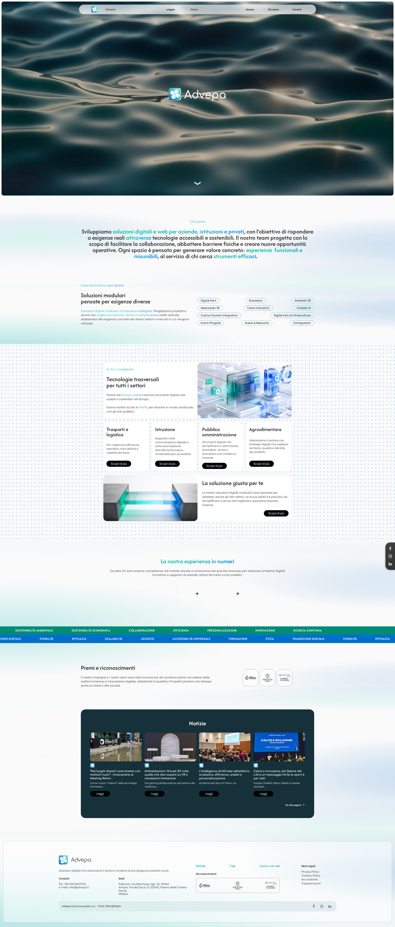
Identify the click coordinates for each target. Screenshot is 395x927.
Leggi (100, 794)
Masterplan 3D (210, 308)
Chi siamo (273, 9)
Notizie (201, 866)
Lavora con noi (270, 866)
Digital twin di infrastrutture (292, 315)
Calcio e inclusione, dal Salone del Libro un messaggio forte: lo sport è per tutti (279, 775)
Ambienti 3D (303, 300)
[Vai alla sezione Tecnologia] (197, 182)
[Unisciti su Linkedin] (329, 906)
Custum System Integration (219, 315)
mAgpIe (170, 9)
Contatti (296, 9)
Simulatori (255, 300)
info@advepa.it (79, 887)
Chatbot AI (304, 308)
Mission (250, 9)
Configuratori (302, 323)
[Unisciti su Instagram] (321, 906)
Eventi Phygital (211, 323)
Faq (232, 866)
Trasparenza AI (311, 883)
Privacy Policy (310, 871)
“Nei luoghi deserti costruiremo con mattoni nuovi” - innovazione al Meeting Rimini (115, 775)
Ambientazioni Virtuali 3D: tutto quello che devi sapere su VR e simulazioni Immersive (167, 775)
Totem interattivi (258, 308)
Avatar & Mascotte (257, 323)
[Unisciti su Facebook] (313, 906)
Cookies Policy (310, 875)
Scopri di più (119, 464)
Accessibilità (309, 879)
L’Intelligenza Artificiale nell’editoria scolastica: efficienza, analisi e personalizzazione (224, 775)
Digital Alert (208, 300)
